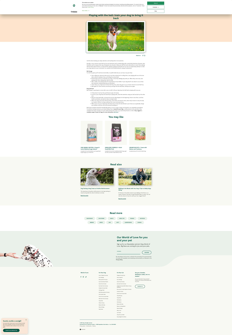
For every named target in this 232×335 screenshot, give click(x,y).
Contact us (140, 286)
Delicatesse (119, 299)
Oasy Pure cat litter (120, 314)
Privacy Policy (119, 259)
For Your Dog (102, 272)
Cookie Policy (90, 7)
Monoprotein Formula (103, 279)
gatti (117, 222)
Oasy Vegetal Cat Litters (121, 316)
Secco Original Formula (103, 275)
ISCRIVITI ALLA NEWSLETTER (11, 330)
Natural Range (101, 307)
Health (111, 218)
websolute (83, 329)
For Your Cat (120, 272)
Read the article (84, 195)
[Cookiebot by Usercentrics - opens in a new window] (74, 12)
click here (116, 112)
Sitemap (94, 326)
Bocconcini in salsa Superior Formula (124, 289)
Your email (119, 251)
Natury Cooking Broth (121, 306)
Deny (156, 11)
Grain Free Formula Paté (103, 296)
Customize (155, 7)
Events (101, 222)
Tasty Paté (101, 300)
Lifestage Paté (101, 290)
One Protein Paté (102, 294)
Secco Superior (120, 277)
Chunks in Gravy (120, 291)
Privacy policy (82, 326)
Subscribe (146, 252)
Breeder (92, 222)
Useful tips (121, 218)
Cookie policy (88, 326)
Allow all (156, 3)
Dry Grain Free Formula (103, 285)
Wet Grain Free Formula (103, 298)
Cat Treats (119, 312)
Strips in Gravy (101, 302)
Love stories (101, 218)
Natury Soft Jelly (102, 305)
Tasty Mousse (119, 295)
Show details (85, 10)
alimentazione (128, 222)
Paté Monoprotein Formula (104, 292)
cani (110, 222)
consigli (139, 222)
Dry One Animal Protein (103, 281)
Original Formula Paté (103, 288)
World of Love (84, 272)
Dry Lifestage (101, 277)
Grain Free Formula (102, 283)
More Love (119, 310)
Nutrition (142, 218)
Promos (132, 218)
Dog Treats (101, 309)
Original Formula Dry (121, 275)
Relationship (90, 218)
